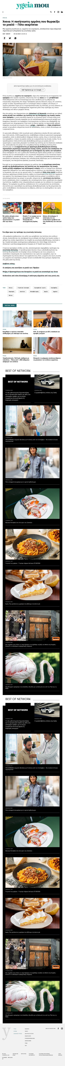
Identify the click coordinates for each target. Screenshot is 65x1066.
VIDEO (26, 1031)
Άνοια (10, 287)
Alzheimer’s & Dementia (37, 113)
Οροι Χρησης (60, 1054)
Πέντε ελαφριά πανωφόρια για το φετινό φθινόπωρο (20, 482)
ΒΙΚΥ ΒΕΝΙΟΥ (6, 34)
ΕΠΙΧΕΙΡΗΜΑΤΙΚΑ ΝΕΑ (30, 1038)
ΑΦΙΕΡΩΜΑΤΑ (28, 1040)
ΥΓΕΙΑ (15, 1029)
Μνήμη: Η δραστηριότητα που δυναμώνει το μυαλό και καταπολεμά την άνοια (30, 272)
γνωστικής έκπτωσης (10, 250)
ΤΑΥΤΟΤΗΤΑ (23, 1053)
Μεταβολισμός (34, 291)
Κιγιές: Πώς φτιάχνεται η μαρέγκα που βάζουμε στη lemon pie (22, 604)
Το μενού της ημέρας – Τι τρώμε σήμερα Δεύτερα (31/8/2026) (22, 563)
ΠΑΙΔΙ (26, 1043)
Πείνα (10, 295)
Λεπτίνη (22, 291)
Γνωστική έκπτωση (23, 287)
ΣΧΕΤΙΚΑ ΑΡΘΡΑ (9, 305)
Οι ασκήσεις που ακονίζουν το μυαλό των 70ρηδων (21, 268)
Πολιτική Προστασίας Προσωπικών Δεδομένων (46, 1054)
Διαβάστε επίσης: (9, 264)
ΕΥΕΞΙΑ (5, 18)
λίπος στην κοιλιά (49, 172)
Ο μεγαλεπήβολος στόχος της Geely (45, 393)
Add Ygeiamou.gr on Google (31, 90)
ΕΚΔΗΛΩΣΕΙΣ (28, 1036)
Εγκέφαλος (54, 287)
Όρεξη (46, 291)
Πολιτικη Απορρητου (32, 1054)
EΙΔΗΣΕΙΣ (27, 1029)
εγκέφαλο (6, 98)
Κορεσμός (11, 291)
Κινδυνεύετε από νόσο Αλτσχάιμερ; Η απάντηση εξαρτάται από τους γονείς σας (31, 276)
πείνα (42, 98)
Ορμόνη (55, 291)
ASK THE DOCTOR (29, 1033)
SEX (26, 1045)
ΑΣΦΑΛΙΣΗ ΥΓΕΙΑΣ (18, 1033)
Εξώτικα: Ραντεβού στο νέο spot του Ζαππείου (18, 522)
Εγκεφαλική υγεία (39, 287)
